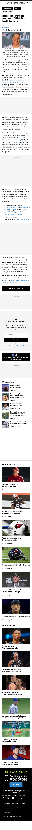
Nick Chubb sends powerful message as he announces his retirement (12, 512)
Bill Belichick (8, 11)
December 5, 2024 (23, 219)
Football (17, 8)
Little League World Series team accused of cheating (9, 740)
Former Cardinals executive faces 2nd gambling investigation (11, 539)
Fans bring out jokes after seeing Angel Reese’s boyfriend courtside (11, 670)
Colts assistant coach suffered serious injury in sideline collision (19, 422)
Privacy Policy (21, 346)
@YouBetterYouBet (10, 209)
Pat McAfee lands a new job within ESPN (15, 386)
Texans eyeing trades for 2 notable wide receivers (16, 565)
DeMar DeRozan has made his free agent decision (16, 617)
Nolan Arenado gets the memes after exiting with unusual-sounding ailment (17, 395)
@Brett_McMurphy (10, 207)
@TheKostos (24, 207)
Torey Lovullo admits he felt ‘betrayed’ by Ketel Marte (10, 485)
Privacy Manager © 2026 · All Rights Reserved (13, 795)
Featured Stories (7, 8)
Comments (6, 27)
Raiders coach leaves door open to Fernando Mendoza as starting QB (11, 591)
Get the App (16, 784)
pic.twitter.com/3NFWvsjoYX (13, 214)
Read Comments (17, 288)
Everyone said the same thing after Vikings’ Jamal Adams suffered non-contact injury (17, 413)
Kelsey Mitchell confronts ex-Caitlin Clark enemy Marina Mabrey (12, 693)
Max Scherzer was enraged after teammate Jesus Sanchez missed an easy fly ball (14, 717)
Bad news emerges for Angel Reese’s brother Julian (10, 647)
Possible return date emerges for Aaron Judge (16, 404)
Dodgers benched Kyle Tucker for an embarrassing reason (10, 763)
